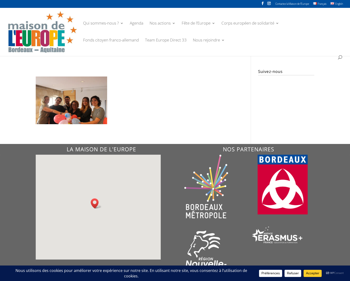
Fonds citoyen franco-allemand (111, 40)
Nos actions (160, 23)
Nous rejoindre (206, 40)
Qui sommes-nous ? (101, 23)
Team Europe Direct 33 (166, 40)
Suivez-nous (270, 71)
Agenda (136, 23)
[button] (96, 203)
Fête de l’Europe (196, 23)
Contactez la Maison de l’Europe (292, 4)
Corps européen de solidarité (247, 23)
